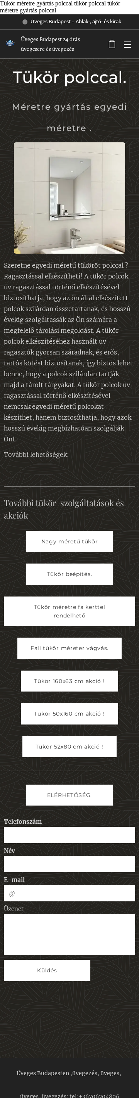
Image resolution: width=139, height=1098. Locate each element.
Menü (127, 44)
